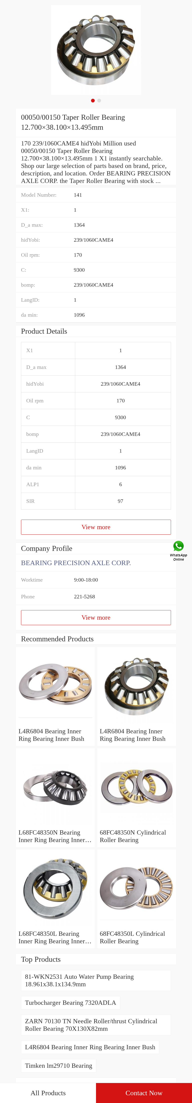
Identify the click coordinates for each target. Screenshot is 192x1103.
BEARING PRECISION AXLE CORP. (76, 563)
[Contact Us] (179, 552)
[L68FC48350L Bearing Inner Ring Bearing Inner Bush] (55, 926)
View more (96, 527)
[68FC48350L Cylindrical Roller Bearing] (136, 926)
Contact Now (144, 1093)
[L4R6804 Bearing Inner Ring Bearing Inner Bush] (55, 723)
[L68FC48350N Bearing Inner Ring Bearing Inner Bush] (55, 825)
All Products (48, 1093)
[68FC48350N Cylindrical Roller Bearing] (136, 825)
